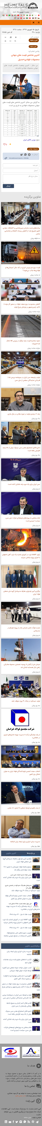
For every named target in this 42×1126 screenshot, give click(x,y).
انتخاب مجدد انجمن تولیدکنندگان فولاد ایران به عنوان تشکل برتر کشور (22, 773)
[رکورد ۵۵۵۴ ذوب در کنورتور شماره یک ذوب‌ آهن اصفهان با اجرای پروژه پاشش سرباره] (21, 540)
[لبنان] (21, 15)
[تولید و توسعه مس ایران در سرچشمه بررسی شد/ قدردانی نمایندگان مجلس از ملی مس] (21, 362)
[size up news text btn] (16, 37)
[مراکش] (18, 15)
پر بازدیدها (31, 853)
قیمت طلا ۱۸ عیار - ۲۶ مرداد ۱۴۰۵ (20, 914)
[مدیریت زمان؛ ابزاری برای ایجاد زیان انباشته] (21, 827)
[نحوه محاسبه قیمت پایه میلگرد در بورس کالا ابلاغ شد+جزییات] (21, 326)
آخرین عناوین (11, 853)
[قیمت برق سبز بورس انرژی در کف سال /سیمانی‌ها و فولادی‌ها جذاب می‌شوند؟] (21, 253)
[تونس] (30, 17)
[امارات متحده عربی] (15, 17)
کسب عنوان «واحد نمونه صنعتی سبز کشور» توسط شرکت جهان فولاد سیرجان (16, 969)
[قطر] (33, 17)
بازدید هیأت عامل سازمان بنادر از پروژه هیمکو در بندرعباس (24, 629)
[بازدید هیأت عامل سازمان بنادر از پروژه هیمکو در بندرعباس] (21, 613)
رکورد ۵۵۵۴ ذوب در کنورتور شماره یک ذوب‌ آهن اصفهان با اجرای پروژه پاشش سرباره (21, 556)
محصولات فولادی (33, 149)
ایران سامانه (27, 1117)
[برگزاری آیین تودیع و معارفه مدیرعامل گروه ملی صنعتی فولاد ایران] (21, 576)
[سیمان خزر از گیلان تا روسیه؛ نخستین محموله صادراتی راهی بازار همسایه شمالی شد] (21, 650)
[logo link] (21, 8)
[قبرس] (36, 15)
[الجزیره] (33, 15)
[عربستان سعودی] (27, 17)
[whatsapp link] (25, 155)
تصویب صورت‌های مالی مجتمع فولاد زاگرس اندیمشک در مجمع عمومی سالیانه (17, 934)
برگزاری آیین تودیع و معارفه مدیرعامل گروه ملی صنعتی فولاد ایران (21, 593)
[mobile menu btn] (39, 22)
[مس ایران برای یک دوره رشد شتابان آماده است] (21, 469)
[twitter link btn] (16, 1122)
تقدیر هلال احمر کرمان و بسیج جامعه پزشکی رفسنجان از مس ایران (18, 1004)
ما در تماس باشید (20, 1096)
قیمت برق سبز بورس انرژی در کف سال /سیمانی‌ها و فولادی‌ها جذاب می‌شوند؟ (22, 269)
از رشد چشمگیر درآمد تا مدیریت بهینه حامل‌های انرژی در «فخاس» (22, 736)
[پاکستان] (27, 15)
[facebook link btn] (13, 1122)
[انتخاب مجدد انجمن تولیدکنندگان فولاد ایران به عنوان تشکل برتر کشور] (21, 756)
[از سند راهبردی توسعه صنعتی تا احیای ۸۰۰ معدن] (21, 793)
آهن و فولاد (34, 40)
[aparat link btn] (33, 1122)
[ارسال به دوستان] (10, 41)
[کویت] (15, 15)
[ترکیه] (21, 17)
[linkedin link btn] (6, 1122)
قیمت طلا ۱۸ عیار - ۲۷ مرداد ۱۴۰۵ (20, 927)
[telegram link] (29, 155)
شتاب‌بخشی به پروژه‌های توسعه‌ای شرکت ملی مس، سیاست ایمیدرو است (22, 519)
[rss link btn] (29, 1122)
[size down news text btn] (5, 37)
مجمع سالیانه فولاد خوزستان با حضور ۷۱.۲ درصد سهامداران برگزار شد (17, 868)
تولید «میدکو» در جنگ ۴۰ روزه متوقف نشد (26, 701)
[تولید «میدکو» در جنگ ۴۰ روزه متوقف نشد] (21, 686)
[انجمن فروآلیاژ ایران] (11, 1052)
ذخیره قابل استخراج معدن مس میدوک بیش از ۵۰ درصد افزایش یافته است (21, 449)
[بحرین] (38, 15)
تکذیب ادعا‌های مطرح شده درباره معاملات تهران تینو (17, 961)
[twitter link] (21, 155)
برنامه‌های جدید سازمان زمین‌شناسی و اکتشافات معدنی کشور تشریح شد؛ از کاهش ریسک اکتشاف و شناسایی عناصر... (21, 231)
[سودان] (3, 15)
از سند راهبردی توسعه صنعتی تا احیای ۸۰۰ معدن (24, 808)
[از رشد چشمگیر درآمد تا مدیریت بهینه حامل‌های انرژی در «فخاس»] (21, 720)
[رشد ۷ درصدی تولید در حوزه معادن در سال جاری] (21, 399)
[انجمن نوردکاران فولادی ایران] (31, 1052)
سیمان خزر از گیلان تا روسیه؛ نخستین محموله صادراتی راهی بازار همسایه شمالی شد (22, 666)
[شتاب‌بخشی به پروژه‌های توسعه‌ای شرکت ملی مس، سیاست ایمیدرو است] (21, 503)
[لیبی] (9, 15)
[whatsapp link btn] (25, 1122)
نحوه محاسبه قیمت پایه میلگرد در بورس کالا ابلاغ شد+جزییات (23, 342)
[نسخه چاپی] (5, 41)
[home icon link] (33, 22)
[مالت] (6, 15)
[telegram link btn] (37, 1122)
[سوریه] (24, 17)
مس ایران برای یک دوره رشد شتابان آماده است (24, 484)
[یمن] (18, 17)
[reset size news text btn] (10, 37)
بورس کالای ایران (29, 139)
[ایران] (24, 15)
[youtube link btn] (10, 1122)
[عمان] (38, 17)
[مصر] (30, 15)
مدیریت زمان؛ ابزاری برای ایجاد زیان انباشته (25, 841)
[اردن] (36, 17)
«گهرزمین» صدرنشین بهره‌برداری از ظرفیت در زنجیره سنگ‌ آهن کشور (17, 977)
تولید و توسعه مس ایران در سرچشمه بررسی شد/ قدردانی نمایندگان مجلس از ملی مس (24, 379)
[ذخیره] (15, 41)
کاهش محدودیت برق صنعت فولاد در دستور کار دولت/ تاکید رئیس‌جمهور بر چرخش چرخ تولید (21, 306)
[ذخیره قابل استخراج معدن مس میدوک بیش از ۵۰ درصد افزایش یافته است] (21, 433)
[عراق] (12, 15)
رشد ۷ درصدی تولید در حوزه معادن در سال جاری (24, 414)
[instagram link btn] (20, 1122)
